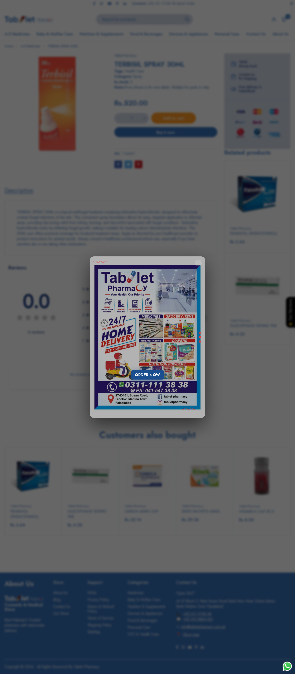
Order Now (147, 374)
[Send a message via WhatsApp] (287, 666)
